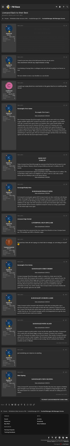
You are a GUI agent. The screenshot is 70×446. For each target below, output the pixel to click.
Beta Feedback (41, 424)
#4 (66, 105)
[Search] (67, 6)
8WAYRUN (66, 441)
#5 (66, 155)
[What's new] (63, 6)
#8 (66, 239)
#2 (66, 57)
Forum (6, 419)
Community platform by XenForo (55, 440)
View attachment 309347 (42, 327)
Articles (39, 419)
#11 (66, 320)
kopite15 (6, 15)
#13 (66, 372)
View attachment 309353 (42, 383)
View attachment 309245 (42, 116)
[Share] (64, 26)
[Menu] (3, 6)
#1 (66, 25)
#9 (66, 261)
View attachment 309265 (42, 170)
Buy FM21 (7, 424)
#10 (66, 294)
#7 (66, 215)
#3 (66, 83)
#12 (66, 349)
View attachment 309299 (42, 193)
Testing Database (9, 432)
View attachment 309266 (42, 177)
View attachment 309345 (42, 302)
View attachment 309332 (42, 272)
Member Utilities (51, 441)
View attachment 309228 (25, 62)
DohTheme (66, 444)
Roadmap (40, 421)
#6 (66, 184)
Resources (7, 421)
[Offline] (6, 26)
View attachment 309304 (42, 226)
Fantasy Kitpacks (9, 430)
